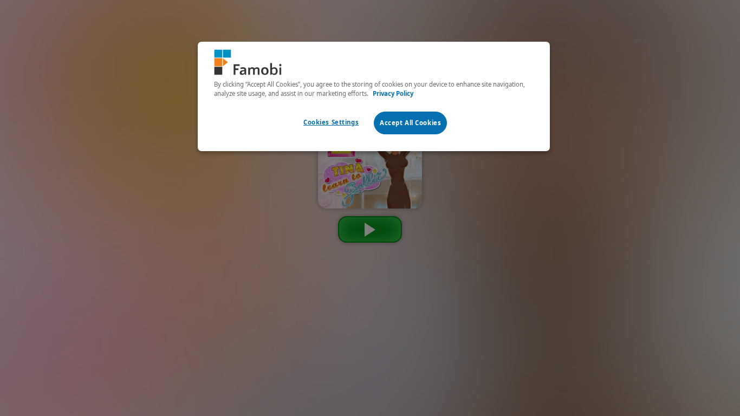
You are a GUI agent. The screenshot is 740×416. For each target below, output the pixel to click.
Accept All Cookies (410, 123)
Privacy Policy (393, 93)
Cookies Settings (331, 122)
